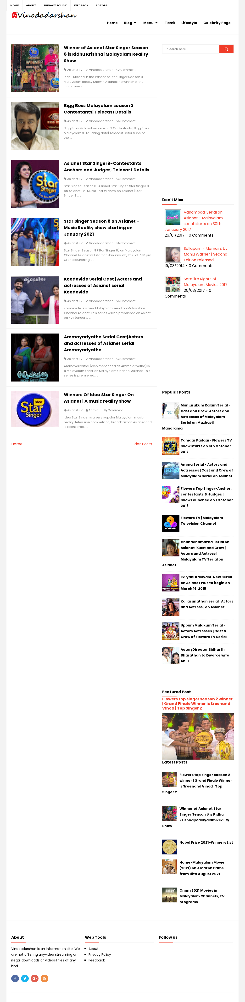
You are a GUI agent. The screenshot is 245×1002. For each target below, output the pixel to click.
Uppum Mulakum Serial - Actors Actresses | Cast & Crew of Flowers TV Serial (204, 631)
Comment (127, 70)
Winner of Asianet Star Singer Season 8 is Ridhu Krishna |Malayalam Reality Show (106, 54)
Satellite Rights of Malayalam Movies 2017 (206, 281)
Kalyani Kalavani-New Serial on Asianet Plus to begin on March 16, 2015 (206, 583)
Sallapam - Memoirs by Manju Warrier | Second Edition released (206, 254)
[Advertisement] (198, 91)
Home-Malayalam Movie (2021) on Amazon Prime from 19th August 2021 (201, 868)
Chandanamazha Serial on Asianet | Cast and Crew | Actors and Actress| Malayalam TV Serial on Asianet (195, 553)
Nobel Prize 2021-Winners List (206, 842)
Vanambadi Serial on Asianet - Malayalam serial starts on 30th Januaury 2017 (194, 220)
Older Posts (141, 444)
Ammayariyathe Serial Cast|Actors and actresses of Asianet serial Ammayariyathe (103, 343)
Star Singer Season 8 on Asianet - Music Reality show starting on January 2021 (101, 227)
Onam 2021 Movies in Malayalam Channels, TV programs (202, 896)
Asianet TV (75, 70)
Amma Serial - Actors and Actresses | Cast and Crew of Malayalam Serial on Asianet (207, 470)
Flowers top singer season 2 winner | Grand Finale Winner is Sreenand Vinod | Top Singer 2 (197, 703)
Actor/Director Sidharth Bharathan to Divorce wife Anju (205, 655)
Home (16, 444)
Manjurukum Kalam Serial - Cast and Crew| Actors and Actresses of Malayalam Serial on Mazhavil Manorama (196, 417)
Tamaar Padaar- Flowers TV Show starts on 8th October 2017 (206, 446)
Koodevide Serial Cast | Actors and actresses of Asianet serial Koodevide (103, 285)
